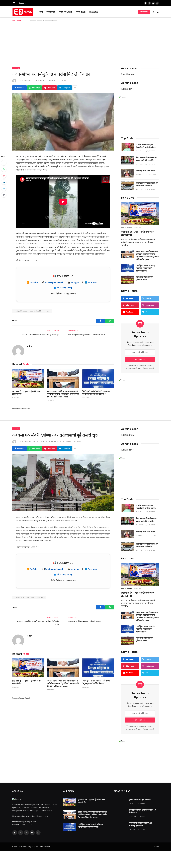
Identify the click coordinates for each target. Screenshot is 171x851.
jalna (48, 311)
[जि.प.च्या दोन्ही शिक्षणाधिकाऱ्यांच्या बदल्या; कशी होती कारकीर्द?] (127, 160)
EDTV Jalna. (22, 847)
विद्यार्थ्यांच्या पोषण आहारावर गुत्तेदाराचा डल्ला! (144, 278)
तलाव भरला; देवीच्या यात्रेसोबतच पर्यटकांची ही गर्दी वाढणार (87, 335)
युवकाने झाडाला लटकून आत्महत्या (140, 799)
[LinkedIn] (3, 182)
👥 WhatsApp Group (63, 288)
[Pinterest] (3, 175)
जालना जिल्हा (51, 12)
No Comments (40, 80)
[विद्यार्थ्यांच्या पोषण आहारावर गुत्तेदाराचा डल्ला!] (127, 280)
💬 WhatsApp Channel (52, 282)
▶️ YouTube (32, 282)
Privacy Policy (141, 368)
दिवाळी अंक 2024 (65, 12)
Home (26, 21)
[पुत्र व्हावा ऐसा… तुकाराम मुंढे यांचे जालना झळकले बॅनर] (28, 378)
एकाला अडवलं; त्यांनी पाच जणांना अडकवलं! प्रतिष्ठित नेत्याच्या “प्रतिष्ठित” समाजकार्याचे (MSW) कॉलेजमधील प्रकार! (63, 394)
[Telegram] (3, 188)
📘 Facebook (91, 282)
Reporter (22, 3)
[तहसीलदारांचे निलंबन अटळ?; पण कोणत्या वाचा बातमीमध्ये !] (127, 186)
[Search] (157, 12)
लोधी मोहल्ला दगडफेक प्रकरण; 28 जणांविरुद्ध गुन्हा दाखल (140, 824)
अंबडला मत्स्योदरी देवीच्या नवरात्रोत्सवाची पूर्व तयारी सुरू (40, 335)
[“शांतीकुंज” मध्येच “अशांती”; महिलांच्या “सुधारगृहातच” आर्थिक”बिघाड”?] (98, 378)
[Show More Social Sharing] (74, 87)
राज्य (41, 12)
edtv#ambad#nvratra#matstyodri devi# (29, 598)
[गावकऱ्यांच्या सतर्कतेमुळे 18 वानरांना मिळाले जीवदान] (63, 122)
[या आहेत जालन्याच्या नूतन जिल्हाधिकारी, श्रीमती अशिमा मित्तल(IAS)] (127, 147)
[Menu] (14, 3)
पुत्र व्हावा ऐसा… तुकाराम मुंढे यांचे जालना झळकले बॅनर (26, 392)
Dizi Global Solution (43, 847)
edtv (21, 80)
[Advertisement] (85, 43)
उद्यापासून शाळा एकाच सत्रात (145, 170)
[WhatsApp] (3, 169)
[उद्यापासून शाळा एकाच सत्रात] (127, 173)
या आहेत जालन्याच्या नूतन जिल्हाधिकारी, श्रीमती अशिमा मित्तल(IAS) (145, 146)
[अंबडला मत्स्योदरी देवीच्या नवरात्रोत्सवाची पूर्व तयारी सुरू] (63, 482)
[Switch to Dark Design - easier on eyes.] (153, 12)
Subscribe (144, 12)
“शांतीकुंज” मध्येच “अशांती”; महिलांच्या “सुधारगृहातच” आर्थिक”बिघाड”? (96, 392)
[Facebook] (3, 162)
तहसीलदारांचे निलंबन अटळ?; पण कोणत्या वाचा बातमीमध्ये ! (147, 184)
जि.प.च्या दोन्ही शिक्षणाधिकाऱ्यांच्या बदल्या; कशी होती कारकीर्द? (146, 158)
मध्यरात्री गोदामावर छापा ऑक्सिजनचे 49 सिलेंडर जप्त (142, 811)
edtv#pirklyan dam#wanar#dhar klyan (29, 311)
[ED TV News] (22, 12)
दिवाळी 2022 (81, 12)
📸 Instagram (73, 282)
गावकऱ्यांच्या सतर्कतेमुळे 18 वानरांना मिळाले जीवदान (84, 621)
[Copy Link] (3, 194)
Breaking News (126, 228)
